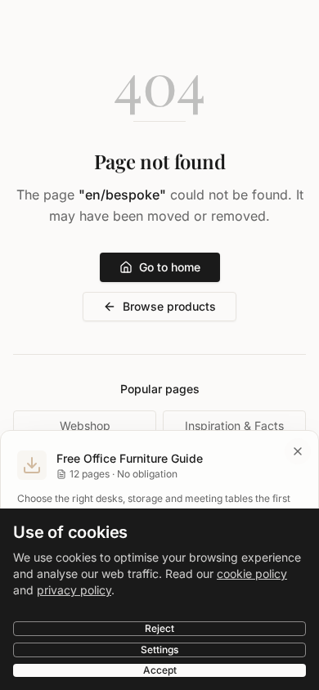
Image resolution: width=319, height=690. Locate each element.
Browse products (169, 306)
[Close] (298, 451)
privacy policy (74, 590)
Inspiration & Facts (234, 425)
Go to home (169, 267)
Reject (159, 628)
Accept (160, 670)
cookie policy (252, 573)
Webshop (85, 425)
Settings (159, 649)
